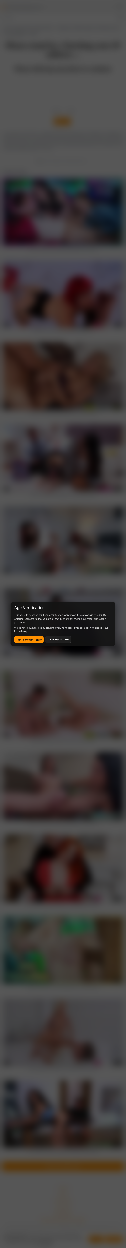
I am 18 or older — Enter (29, 639)
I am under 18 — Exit (58, 639)
